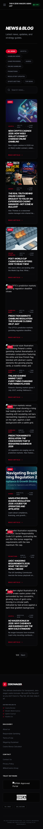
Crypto (23, 51)
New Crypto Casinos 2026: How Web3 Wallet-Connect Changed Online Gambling (19, 136)
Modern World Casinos (12, 711)
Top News (29, 81)
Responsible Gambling (11, 734)
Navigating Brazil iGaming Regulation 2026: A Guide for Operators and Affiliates (19, 503)
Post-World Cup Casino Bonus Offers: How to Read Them (20, 261)
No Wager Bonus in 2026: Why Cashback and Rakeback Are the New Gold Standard (20, 624)
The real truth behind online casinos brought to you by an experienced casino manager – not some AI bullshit (20, 200)
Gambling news (14, 56)
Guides (28, 61)
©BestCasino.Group (10, 768)
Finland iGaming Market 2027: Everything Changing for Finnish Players (20, 380)
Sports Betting (14, 81)
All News (11, 51)
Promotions (13, 71)
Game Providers (14, 61)
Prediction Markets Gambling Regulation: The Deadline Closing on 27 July (20, 320)
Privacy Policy (8, 764)
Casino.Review (10, 708)
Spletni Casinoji (10, 714)
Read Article (14, 155)
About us (6, 729)
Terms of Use (8, 738)
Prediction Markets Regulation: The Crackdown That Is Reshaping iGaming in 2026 (19, 441)
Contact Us (7, 759)
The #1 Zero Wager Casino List (20, 5)
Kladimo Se (9, 716)
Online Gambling (14, 66)
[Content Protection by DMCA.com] (21, 797)
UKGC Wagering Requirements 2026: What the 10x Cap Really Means (19, 565)
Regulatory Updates (16, 76)
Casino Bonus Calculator (12, 746)
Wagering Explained (10, 742)
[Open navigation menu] (4, 4)
